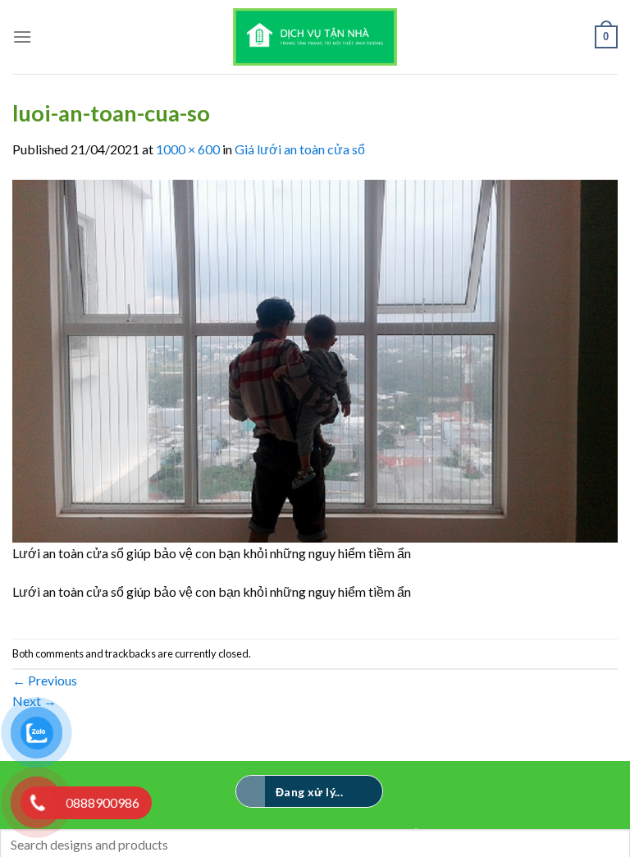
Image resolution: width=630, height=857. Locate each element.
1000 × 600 (188, 149)
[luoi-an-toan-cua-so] (315, 359)
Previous (44, 680)
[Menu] (22, 36)
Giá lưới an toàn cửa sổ (300, 149)
